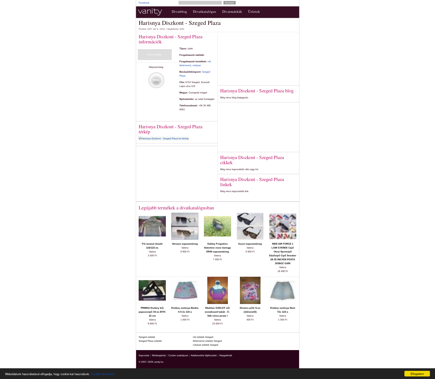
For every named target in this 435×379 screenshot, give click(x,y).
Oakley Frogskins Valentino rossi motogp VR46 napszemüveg (217, 247)
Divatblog (179, 11)
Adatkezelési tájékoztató (204, 355)
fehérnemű (185, 65)
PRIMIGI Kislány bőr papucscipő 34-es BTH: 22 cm (152, 312)
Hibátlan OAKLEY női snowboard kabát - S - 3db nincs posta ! (217, 312)
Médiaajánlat (159, 355)
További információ (103, 374)
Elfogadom (417, 374)
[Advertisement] (167, 172)
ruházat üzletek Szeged (205, 344)
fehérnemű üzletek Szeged (207, 341)
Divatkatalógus (204, 11)
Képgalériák (225, 355)
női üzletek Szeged (203, 337)
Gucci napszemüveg (250, 243)
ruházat (197, 65)
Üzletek (254, 11)
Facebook (144, 2)
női (209, 61)
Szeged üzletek (147, 337)
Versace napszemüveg (185, 243)
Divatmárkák (232, 11)
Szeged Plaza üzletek (150, 341)
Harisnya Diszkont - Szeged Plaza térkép (170, 129)
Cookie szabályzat (178, 355)
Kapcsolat (144, 355)
